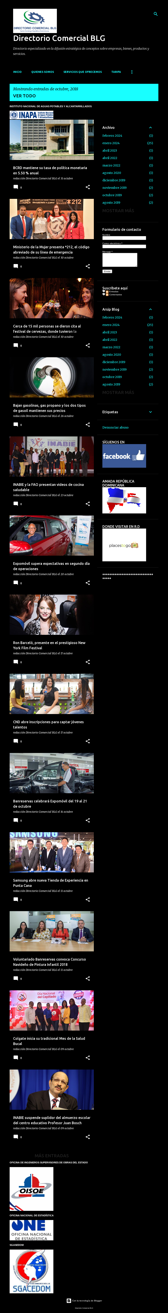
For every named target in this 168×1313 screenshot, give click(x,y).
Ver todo (24, 95)
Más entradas (52, 1155)
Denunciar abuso (115, 427)
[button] (87, 187)
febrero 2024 (112, 136)
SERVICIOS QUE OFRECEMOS (82, 71)
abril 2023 (109, 150)
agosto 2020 (111, 173)
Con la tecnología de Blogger (87, 1300)
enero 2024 (111, 143)
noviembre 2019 (114, 188)
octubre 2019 (112, 195)
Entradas (113, 291)
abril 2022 (109, 158)
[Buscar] (155, 14)
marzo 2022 (111, 165)
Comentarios (115, 294)
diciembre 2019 (113, 180)
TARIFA (116, 71)
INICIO (17, 71)
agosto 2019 (111, 203)
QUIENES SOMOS (42, 71)
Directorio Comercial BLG (59, 37)
